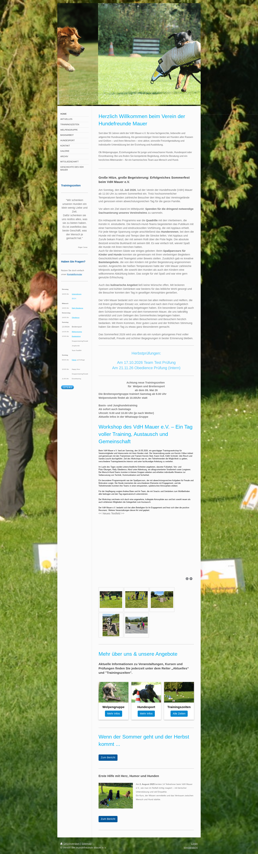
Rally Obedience (77, 308)
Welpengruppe (77, 331)
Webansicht (191, 847)
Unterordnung (76, 294)
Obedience (75, 317)
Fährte (74, 360)
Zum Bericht (108, 757)
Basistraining (76, 336)
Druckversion (71, 843)
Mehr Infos (113, 713)
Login (194, 843)
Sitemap (87, 843)
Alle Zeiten (179, 713)
